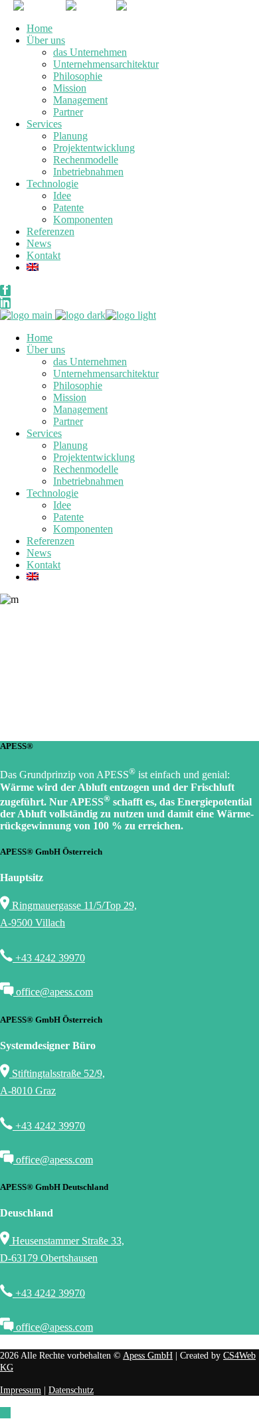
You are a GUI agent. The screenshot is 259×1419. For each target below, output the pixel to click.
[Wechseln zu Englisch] (143, 268)
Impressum (20, 1390)
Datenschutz (71, 1390)
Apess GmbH (148, 1356)
